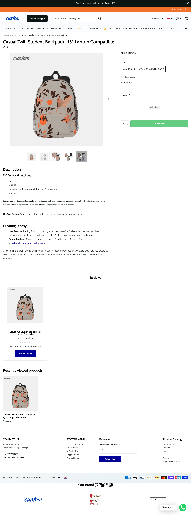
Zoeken (100, 18)
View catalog (36, 18)
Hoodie (175, 28)
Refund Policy (72, 451)
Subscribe (110, 459)
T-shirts (69, 28)
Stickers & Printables (122, 28)
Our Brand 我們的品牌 (95, 485)
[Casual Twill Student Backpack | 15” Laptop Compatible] (20, 393)
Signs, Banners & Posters (173, 462)
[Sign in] (178, 18)
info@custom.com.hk (15, 457)
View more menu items (185, 28)
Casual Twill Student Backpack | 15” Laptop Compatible (19, 416)
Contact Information (75, 444)
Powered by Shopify (32, 478)
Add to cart (159, 123)
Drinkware (167, 458)
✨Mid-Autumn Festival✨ (91, 28)
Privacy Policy (72, 448)
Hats (165, 455)
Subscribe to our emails (109, 444)
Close (187, 3)
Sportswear (148, 28)
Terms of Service (73, 458)
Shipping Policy (73, 455)
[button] (109, 99)
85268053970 (12, 454)
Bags (162, 28)
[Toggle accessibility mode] (186, 9)
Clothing (166, 448)
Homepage (8, 35)
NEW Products (14, 28)
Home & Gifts (168, 444)
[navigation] (31, 156)
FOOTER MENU (76, 439)
